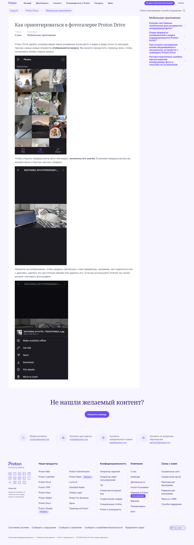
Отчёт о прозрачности (65, 537)
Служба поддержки (171, 504)
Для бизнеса (42, 3)
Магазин (135, 501)
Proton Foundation (140, 487)
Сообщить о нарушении (44, 527)
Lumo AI (73, 482)
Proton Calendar (47, 476)
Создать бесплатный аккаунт (159, 3)
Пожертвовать (138, 506)
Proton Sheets (46, 508)
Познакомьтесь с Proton (78, 3)
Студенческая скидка (111, 499)
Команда (135, 476)
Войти (181, 3)
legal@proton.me (118, 442)
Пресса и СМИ (168, 499)
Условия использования (45, 537)
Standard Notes (77, 487)
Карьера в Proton (139, 492)
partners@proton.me (160, 442)
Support (14, 10)
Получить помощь (97, 414)
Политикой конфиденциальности (21, 537)
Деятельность (138, 482)
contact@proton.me (39, 439)
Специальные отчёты (111, 504)
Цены (110, 3)
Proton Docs (45, 503)
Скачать (57, 3)
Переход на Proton (78, 508)
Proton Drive (32, 10)
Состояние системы (18, 527)
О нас (133, 471)
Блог (133, 511)
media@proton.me (79, 439)
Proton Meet (75, 476)
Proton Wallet (45, 498)
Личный (27, 3)
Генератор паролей (110, 471)
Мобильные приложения (58, 10)
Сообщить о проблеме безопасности (104, 527)
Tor (101, 485)
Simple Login (75, 492)
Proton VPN (44, 487)
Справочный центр (171, 476)
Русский (178, 528)
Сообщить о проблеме (70, 527)
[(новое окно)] (10, 473)
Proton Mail (44, 471)
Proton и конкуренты (110, 509)
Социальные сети (170, 471)
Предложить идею (134, 527)
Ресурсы (99, 3)
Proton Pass (44, 492)
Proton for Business (79, 498)
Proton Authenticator (79, 471)
